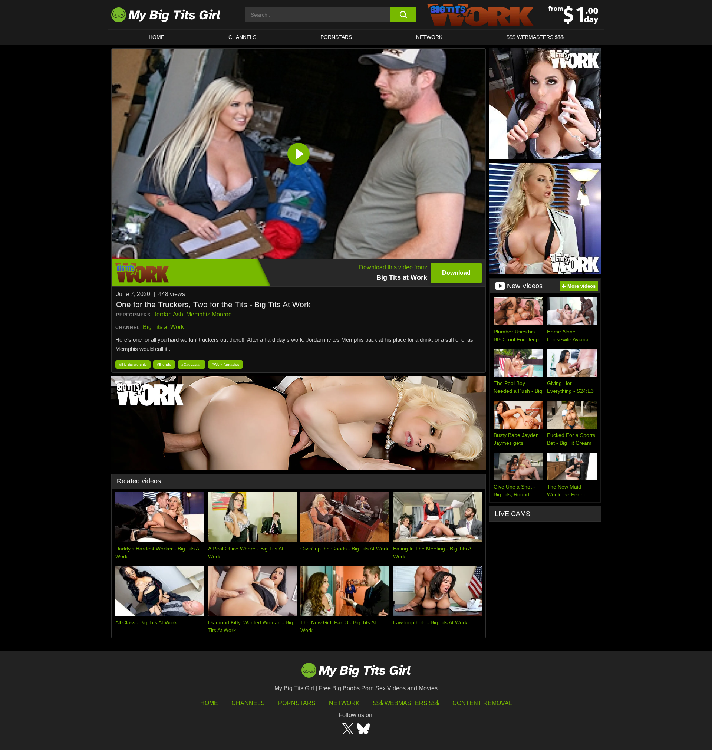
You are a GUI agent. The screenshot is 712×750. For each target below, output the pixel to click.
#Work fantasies (225, 364)
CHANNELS (242, 37)
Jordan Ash (168, 314)
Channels (248, 703)
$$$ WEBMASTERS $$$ (535, 37)
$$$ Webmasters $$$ (406, 703)
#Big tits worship (133, 364)
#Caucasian (191, 364)
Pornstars (336, 37)
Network (429, 37)
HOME (156, 37)
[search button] (403, 14)
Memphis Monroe (209, 314)
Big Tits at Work (163, 327)
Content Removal (482, 703)
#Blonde (164, 364)
